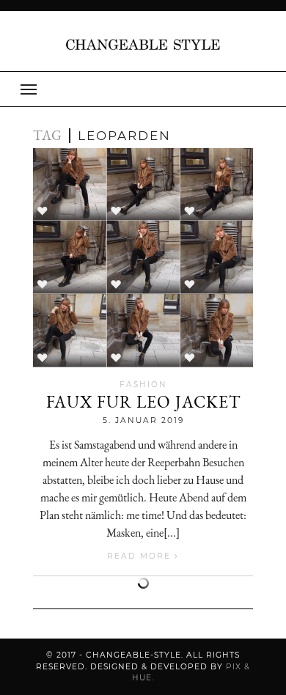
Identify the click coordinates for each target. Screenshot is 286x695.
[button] (143, 89)
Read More (141, 556)
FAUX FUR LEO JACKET (143, 401)
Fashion (143, 384)
